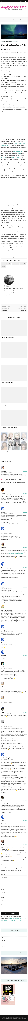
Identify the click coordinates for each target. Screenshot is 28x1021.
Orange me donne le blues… (7, 382)
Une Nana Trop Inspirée (7, 758)
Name (3, 889)
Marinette (3, 471)
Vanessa (3, 820)
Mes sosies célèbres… (6, 452)
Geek (3, 946)
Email (2, 897)
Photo (3, 937)
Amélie (3, 844)
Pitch (2, 587)
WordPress (23, 1018)
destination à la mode (6, 263)
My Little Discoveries (6, 610)
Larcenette (12, 1017)
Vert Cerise (22, 143)
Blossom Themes (12, 1018)
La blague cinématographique (7, 337)
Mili (2, 567)
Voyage (16, 41)
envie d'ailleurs (15, 263)
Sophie (2, 52)
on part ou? (23, 263)
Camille (18, 157)
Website (3, 905)
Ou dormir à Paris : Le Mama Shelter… (9, 427)
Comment (3, 874)
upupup (3, 630)
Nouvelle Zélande (17, 151)
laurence (3, 512)
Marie (12, 157)
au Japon (3, 157)
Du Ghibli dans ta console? (7, 360)
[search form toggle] (26, 1)
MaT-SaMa (4, 800)
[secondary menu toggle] (1, 1)
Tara (2, 643)
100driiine (3, 547)
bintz (2, 725)
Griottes (15, 143)
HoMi (2, 667)
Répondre (25, 471)
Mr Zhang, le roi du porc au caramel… (9, 405)
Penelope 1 (4, 145)
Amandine (3, 655)
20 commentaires (22, 52)
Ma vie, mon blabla (7, 41)
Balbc (19, 153)
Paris (3, 943)
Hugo (2, 712)
